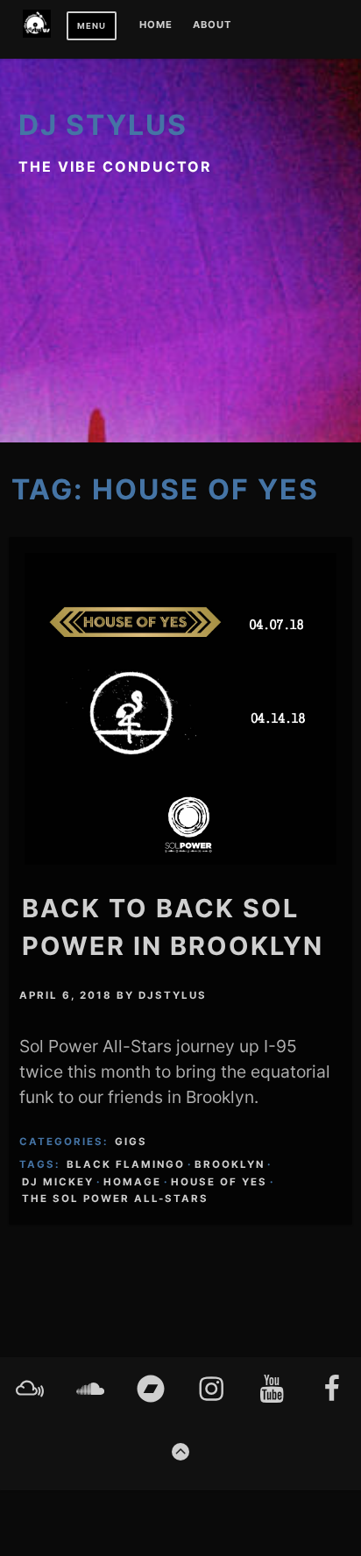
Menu (91, 26)
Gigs (131, 1141)
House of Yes (219, 1182)
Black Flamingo (126, 1164)
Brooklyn (230, 1164)
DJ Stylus (103, 125)
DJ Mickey (58, 1182)
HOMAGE (132, 1182)
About (212, 25)
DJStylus (172, 995)
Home (156, 25)
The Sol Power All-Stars (115, 1198)
